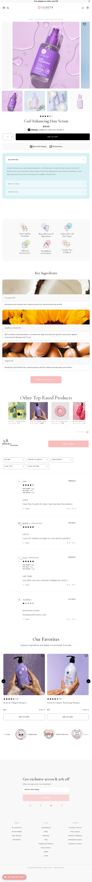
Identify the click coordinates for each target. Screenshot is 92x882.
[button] (26, 508)
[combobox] (14, 459)
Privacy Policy (48, 867)
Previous (3, 681)
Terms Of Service (59, 867)
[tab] (68, 444)
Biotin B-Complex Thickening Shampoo (63, 702)
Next (88, 681)
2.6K (16, 699)
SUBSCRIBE (46, 797)
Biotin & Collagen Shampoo (14, 702)
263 (60, 699)
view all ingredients (46, 379)
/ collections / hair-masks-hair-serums (48, 19)
